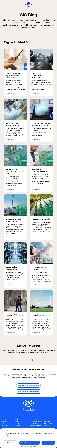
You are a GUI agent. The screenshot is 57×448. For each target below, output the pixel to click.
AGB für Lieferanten (49, 423)
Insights (17, 418)
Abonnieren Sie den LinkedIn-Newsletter (29, 391)
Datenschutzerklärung (49, 419)
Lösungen (4, 418)
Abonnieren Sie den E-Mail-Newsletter (28, 385)
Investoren (4, 425)
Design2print (33, 420)
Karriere (3, 427)
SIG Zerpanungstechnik (35, 426)
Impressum (47, 421)
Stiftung (17, 420)
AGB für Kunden (48, 425)
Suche (17, 423)
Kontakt (28, 360)
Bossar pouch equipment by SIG (35, 422)
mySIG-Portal (33, 418)
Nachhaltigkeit (5, 421)
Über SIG (3, 423)
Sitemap (17, 425)
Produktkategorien (6, 420)
